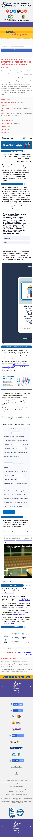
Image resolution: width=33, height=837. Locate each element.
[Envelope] (7, 11)
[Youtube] (22, 11)
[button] (3, 687)
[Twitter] (14, 11)
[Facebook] (11, 11)
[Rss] (25, 11)
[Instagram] (18, 11)
